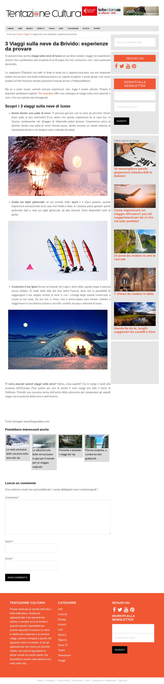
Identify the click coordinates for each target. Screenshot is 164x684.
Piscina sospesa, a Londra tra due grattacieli (96, 454)
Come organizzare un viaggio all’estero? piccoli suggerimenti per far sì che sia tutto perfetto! (133, 216)
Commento (12, 497)
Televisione (64, 655)
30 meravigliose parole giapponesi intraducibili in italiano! (133, 172)
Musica (62, 634)
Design (62, 619)
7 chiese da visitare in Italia (134, 293)
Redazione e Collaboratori (104, 680)
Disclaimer (77, 680)
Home (87, 680)
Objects (62, 640)
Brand (40, 680)
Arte (60, 609)
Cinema (62, 614)
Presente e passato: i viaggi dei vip (70, 452)
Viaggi (61, 660)
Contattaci (50, 680)
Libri (60, 629)
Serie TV (63, 645)
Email (9, 558)
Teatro (61, 650)
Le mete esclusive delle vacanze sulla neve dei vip (17, 453)
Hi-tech (62, 624)
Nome (9, 541)
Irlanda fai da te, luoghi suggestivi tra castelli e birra (134, 330)
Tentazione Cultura (43, 16)
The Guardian (46, 93)
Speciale (123, 680)
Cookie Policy (63, 680)
